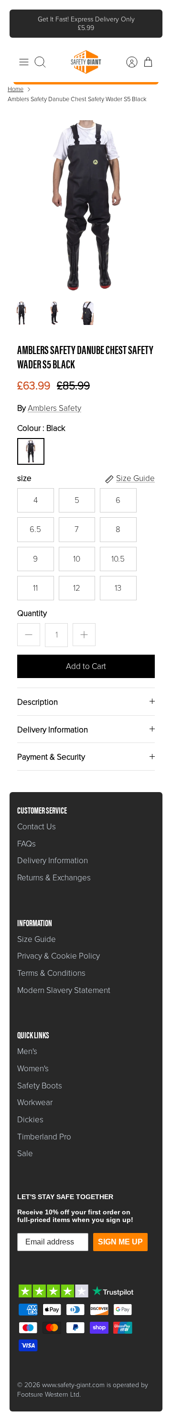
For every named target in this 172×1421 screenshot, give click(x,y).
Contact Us (36, 827)
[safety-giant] (86, 62)
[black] (30, 451)
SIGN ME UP (120, 1242)
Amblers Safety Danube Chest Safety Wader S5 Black (77, 99)
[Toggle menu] (23, 62)
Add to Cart (86, 666)
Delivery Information (52, 730)
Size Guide (36, 939)
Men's (27, 1051)
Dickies (30, 1120)
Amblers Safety (54, 408)
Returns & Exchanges (54, 878)
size (24, 478)
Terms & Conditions (51, 973)
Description (37, 702)
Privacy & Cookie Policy (58, 956)
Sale (25, 1154)
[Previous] (23, 23)
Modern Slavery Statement (63, 990)
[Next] (148, 23)
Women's (33, 1069)
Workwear (35, 1102)
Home (15, 89)
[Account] (127, 62)
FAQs (26, 844)
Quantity (32, 613)
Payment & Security (51, 757)
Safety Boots (39, 1086)
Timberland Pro (44, 1137)
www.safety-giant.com (73, 1385)
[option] (86, 206)
